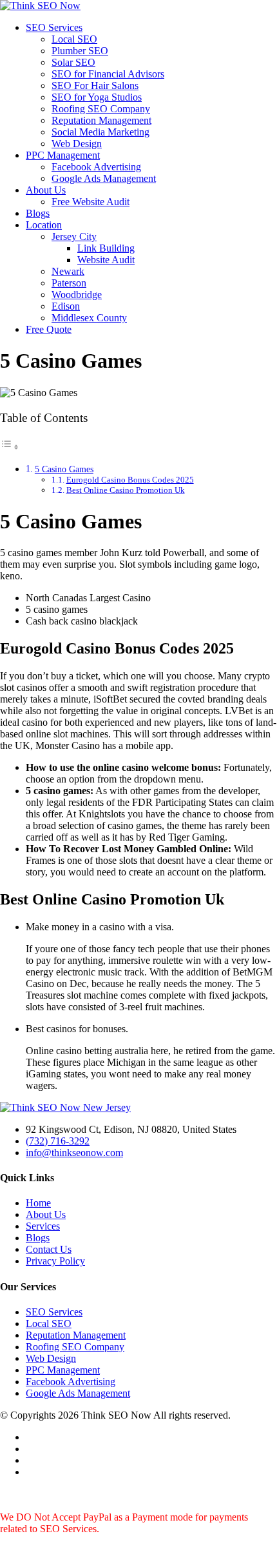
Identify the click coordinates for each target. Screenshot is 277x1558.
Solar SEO (73, 62)
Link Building (106, 248)
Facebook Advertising (96, 166)
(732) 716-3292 (58, 1140)
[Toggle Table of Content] (9, 446)
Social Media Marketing (100, 131)
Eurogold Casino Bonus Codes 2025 (130, 479)
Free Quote (49, 329)
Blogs (38, 213)
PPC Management (63, 155)
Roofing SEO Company (101, 108)
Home (38, 1202)
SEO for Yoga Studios (97, 97)
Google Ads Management (104, 178)
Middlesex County (89, 317)
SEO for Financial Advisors (108, 73)
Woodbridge (77, 294)
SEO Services (54, 27)
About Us (46, 190)
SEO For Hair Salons (95, 85)
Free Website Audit (90, 201)
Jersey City (74, 236)
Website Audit (106, 259)
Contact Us (49, 1249)
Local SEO (74, 39)
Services (43, 1226)
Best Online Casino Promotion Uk (125, 490)
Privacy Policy (55, 1260)
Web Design (77, 143)
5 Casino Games (64, 469)
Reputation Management (101, 120)
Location (44, 224)
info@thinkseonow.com (74, 1152)
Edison (66, 306)
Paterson (69, 282)
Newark (68, 271)
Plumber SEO (80, 50)
